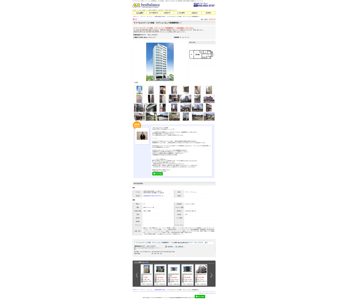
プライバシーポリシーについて (207, 293)
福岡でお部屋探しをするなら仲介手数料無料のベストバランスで (156, 297)
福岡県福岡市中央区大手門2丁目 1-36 (153, 196)
